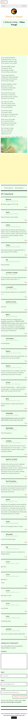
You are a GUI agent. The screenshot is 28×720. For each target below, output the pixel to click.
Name (3, 672)
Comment (3, 651)
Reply (26, 207)
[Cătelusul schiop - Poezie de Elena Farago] (14, 152)
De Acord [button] (14, 717)
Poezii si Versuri (14, 16)
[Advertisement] (14, 41)
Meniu (3, 2)
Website (3, 689)
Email (3, 680)
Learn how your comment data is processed (13, 701)
